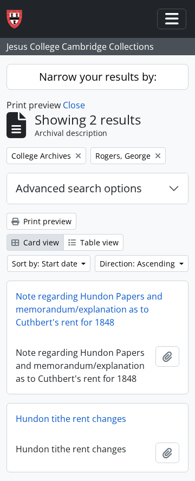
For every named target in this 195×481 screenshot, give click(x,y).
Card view (40, 242)
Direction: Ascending (138, 263)
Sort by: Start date (46, 263)
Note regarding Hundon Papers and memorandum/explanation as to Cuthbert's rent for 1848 (89, 309)
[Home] (18, 19)
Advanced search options (79, 188)
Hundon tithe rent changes (71, 419)
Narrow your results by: (98, 76)
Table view (98, 242)
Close (74, 105)
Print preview (46, 221)
